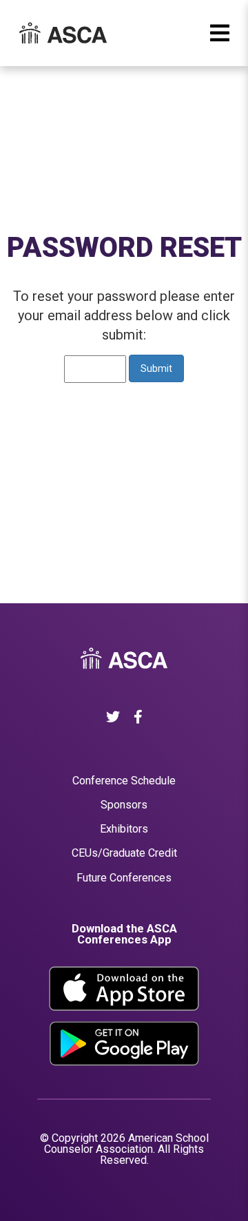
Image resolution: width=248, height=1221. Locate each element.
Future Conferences (124, 877)
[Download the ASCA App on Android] (124, 1043)
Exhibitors (124, 828)
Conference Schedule (124, 780)
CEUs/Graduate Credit (124, 852)
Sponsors (124, 804)
